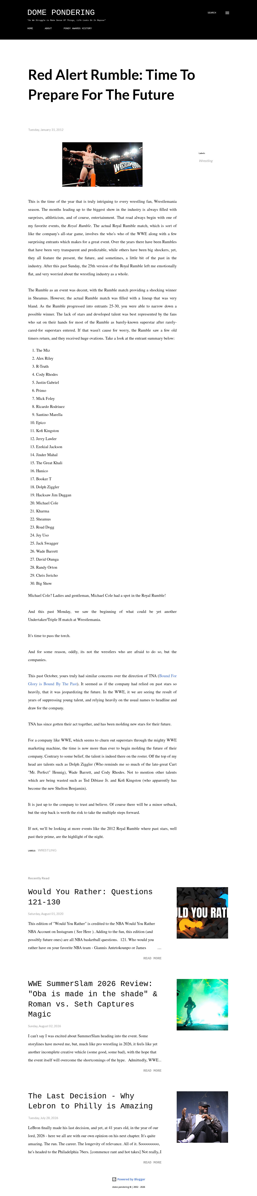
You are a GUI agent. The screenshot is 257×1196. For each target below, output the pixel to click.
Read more (152, 958)
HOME (30, 28)
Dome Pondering (61, 12)
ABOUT (48, 28)
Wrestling (205, 161)
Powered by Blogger (131, 1179)
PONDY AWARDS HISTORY (78, 28)
